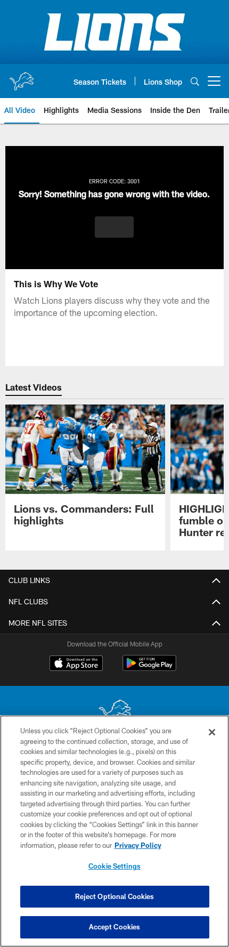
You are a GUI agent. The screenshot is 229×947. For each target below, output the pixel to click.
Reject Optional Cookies (114, 896)
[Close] (212, 732)
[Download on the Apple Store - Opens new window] (76, 664)
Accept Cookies (115, 926)
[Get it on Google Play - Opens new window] (149, 668)
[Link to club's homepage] (21, 76)
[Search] (195, 81)
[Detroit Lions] (114, 712)
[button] (114, 227)
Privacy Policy (137, 845)
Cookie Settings (114, 866)
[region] (114, 831)
